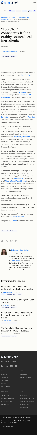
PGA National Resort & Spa (15, 181)
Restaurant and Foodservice (9, 56)
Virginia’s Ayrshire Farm (22, 136)
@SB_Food (16, 261)
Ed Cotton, (5, 117)
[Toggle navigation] (34, 2)
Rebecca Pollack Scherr (10, 51)
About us (4, 374)
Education (11, 10)
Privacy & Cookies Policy (27, 398)
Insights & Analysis (25, 377)
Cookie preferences (7, 426)
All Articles (4, 17)
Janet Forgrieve (7, 320)
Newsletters (23, 374)
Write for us (4, 380)
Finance (24, 10)
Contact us (4, 377)
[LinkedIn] (11, 366)
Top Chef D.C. (26, 75)
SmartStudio (5, 404)
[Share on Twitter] (7, 240)
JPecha (14, 221)
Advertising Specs (6, 401)
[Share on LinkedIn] (16, 240)
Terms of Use (23, 395)
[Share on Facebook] (11, 240)
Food (30, 10)
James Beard (22, 92)
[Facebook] (2, 366)
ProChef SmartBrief (16, 216)
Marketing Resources (7, 398)
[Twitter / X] (7, 366)
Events (18, 10)
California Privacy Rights (27, 401)
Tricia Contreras (7, 292)
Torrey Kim (6, 305)
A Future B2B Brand (7, 387)
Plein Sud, (31, 117)
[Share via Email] (2, 240)
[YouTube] (16, 366)
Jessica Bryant (7, 334)
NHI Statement (24, 407)
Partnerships (5, 395)
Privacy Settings (24, 404)
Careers (3, 383)
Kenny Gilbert (19, 178)
